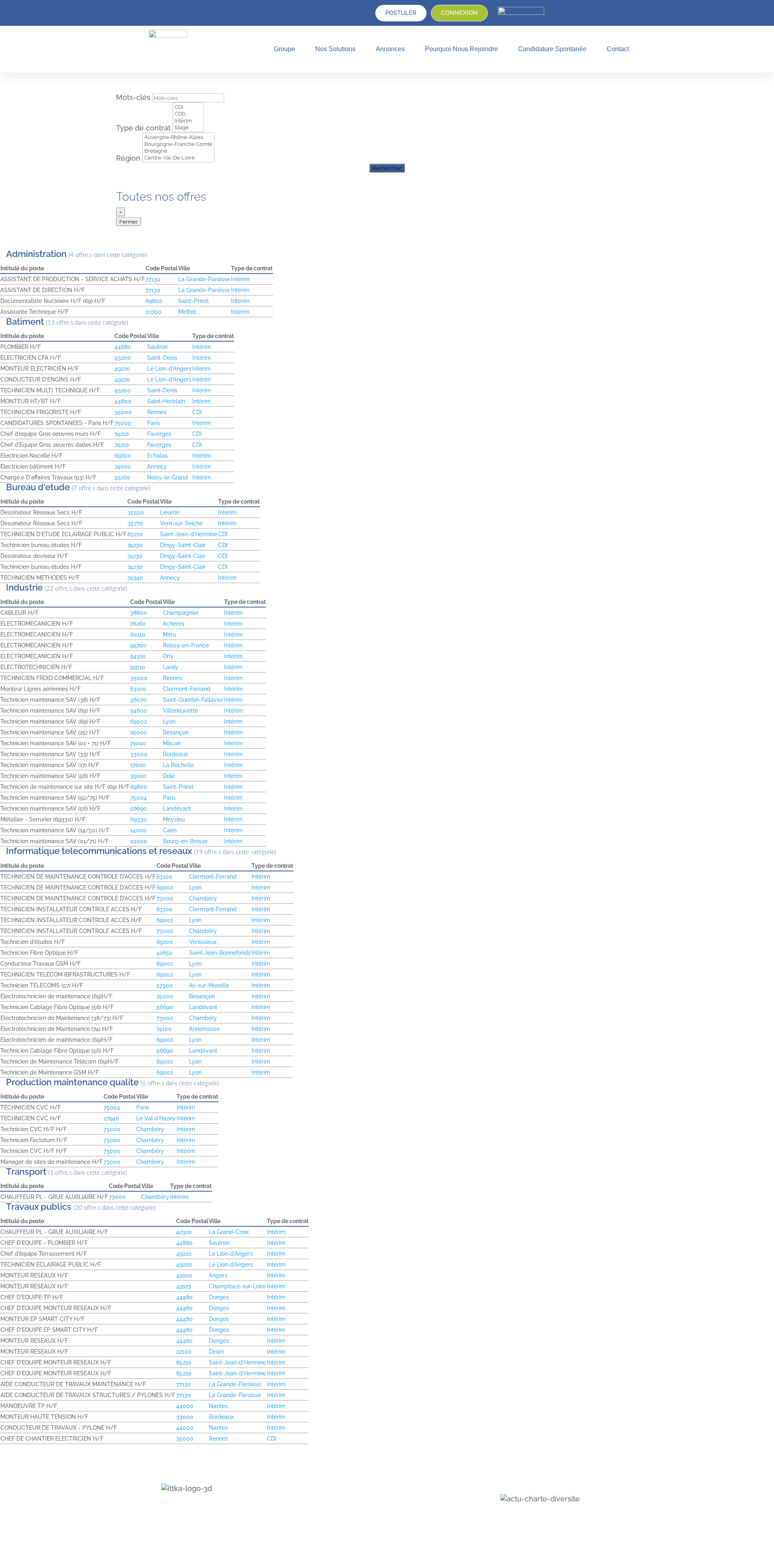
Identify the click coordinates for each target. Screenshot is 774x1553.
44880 (122, 346)
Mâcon (172, 743)
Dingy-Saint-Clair (183, 544)
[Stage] (188, 127)
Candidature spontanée (552, 49)
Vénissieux (202, 941)
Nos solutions (335, 49)
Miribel (187, 311)
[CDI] (188, 107)
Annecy (157, 466)
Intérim (240, 279)
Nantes (218, 1405)
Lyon (169, 721)
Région (129, 158)
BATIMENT (26, 322)
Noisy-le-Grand (167, 477)
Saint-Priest (193, 300)
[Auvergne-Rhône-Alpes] (178, 137)
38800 (138, 612)
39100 (138, 775)
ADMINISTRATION (37, 254)
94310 (138, 656)
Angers (218, 1275)
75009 (122, 422)
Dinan (216, 1351)
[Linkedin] (168, 1507)
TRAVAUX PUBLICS (39, 1207)
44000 (185, 1405)
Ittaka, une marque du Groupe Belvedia (368, 1520)
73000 (164, 898)
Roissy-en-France (186, 645)
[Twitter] (184, 1507)
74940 (135, 577)
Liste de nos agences (344, 1500)
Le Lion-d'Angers (169, 368)
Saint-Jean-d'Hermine (188, 534)
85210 (135, 534)
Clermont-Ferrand (186, 688)
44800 (122, 401)
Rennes (156, 411)
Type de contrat (144, 128)
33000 (139, 754)
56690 (138, 808)
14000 (138, 830)
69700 (122, 455)
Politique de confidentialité (351, 1479)
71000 (138, 743)
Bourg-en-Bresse (185, 841)
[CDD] (188, 113)
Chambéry (203, 898)
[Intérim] (188, 120)
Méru (169, 634)
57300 (164, 985)
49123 (183, 1286)
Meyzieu (174, 819)
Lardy (170, 666)
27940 (111, 1118)
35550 (135, 512)
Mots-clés (134, 97)
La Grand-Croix (229, 1231)
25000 (138, 732)
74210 (121, 433)
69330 (138, 819)
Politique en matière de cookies (357, 1490)
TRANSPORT (27, 1172)
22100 (183, 1351)
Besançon (176, 732)
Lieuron (169, 512)
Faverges (159, 433)
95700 (138, 645)
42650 (164, 952)
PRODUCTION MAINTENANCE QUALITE (73, 1082)
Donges (219, 1297)
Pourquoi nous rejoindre (461, 49)
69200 (164, 941)
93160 (122, 477)
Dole (169, 775)
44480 (184, 1297)
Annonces (390, 49)
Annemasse (204, 1028)
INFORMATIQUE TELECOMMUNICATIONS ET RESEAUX (100, 851)
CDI (197, 411)
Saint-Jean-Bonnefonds (220, 952)
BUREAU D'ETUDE (39, 487)
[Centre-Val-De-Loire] (178, 157)
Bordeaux (175, 754)
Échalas (157, 455)
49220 (122, 368)
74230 (135, 544)
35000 (123, 411)
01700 (154, 311)
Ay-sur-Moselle (209, 985)
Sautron (157, 346)
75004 (138, 797)
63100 (138, 688)
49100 (184, 1275)
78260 (138, 623)
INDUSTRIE (25, 588)
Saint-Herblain (166, 401)
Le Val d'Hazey (156, 1118)
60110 (138, 634)
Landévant (177, 808)
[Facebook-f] (201, 1507)
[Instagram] (218, 1507)
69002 (138, 721)
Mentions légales (338, 1469)
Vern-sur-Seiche (181, 523)
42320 (184, 1231)
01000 (138, 841)
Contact (618, 49)
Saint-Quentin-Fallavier (193, 699)
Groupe (284, 49)
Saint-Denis (162, 357)
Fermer (128, 221)
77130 (153, 279)
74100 (164, 1028)
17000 (138, 764)
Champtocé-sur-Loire (237, 1286)
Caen (170, 830)
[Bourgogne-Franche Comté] (178, 144)
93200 (122, 357)
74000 (122, 466)
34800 (138, 710)
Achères (173, 623)
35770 (135, 523)
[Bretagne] (178, 150)
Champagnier (181, 612)
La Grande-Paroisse (204, 279)
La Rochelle (178, 764)
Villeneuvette (180, 710)
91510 (137, 666)
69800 (154, 300)
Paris (153, 422)
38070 (138, 699)
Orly (168, 656)
